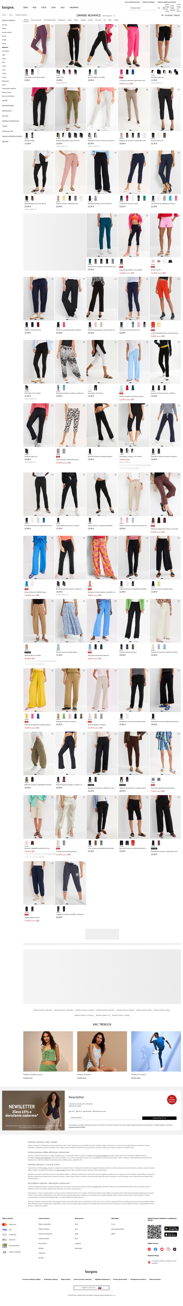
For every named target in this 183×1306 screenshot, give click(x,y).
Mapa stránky (65, 1279)
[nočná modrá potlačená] (58, 909)
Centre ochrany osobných (83, 1279)
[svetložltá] (159, 325)
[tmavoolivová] (164, 135)
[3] (135, 256)
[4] (137, 256)
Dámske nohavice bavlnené (105, 1010)
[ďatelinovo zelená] (64, 716)
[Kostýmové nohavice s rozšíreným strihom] (165, 621)
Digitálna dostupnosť (102, 1279)
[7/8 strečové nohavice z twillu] (133, 172)
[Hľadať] (159, 8)
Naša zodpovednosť (117, 1229)
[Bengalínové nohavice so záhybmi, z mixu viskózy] (102, 753)
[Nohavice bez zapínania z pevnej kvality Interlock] (102, 299)
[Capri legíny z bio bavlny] (102, 362)
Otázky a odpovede (45, 1224)
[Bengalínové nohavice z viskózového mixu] (133, 109)
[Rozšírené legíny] (38, 109)
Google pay (12, 1235)
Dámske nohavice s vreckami (85, 1010)
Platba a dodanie (44, 1229)
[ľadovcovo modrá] (27, 584)
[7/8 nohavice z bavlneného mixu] (133, 299)
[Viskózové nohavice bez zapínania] (102, 621)
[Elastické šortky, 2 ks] (165, 46)
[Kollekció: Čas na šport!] (156, 1051)
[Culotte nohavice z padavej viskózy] (165, 558)
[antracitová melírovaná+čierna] (70, 135)
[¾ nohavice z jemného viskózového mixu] (133, 46)
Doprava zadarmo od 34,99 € (167, 2)
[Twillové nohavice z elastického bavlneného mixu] (133, 558)
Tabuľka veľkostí (44, 1239)
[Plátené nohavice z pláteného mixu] (70, 172)
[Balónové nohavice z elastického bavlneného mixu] (38, 753)
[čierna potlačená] (64, 909)
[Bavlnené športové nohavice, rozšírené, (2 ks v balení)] (70, 558)
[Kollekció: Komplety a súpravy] (48, 1051)
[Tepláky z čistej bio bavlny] (38, 299)
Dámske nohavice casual (162, 1010)
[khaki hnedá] (58, 716)
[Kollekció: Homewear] (102, 1051)
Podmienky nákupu (51, 1279)
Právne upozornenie (120, 1279)
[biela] (38, 72)
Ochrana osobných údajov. (77, 1127)
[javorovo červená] (127, 135)
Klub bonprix (43, 1243)
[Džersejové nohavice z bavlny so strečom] (165, 425)
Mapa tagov (78, 1248)
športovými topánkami (43, 1158)
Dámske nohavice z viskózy (121, 1015)
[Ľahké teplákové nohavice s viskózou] (70, 494)
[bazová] (27, 72)
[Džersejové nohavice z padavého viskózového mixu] (165, 690)
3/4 (105, 20)
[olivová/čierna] (170, 72)
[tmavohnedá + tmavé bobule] (32, 198)
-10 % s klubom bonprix (132, 2)
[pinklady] (121, 72)
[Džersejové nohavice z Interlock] (70, 690)
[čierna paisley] (58, 388)
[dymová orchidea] (139, 325)
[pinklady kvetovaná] (90, 584)
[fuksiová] (32, 716)
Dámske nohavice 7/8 (103, 1015)
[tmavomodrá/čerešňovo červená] (70, 72)
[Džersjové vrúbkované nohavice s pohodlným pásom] (165, 494)
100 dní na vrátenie (149, 2)
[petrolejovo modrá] (90, 261)
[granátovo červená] (127, 198)
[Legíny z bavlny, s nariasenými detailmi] (102, 494)
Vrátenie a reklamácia (45, 1234)
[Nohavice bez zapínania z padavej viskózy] (38, 690)
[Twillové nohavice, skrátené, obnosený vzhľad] (133, 494)
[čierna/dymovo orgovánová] (96, 135)
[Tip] (114, 16)
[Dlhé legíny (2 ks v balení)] (38, 362)
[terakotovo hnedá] (153, 520)
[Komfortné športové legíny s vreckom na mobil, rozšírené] (70, 753)
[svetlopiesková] (101, 325)
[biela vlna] (159, 135)
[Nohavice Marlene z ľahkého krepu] (38, 558)
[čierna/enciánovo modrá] (164, 388)
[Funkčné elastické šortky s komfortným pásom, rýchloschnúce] (165, 299)
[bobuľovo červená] (64, 779)
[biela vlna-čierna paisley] (58, 451)
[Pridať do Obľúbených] (52, 26)
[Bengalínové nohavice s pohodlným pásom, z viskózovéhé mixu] (133, 690)
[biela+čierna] (64, 135)
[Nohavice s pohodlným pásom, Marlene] (70, 299)
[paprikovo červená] (133, 843)
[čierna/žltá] (153, 388)
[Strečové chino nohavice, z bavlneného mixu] (102, 235)
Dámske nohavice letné (143, 1010)
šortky (45, 1168)
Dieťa (76, 1234)
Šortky (90, 20)
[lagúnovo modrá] (170, 198)
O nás (113, 1224)
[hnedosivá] (121, 135)
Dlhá (109, 20)
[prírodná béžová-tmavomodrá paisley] (64, 451)
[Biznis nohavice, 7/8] (165, 109)
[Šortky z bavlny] (165, 235)
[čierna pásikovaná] (159, 451)
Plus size (98, 20)
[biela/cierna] (153, 72)
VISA (10, 1230)
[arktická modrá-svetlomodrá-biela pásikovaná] (153, 779)
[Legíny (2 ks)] (70, 46)
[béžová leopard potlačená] (58, 843)
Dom (76, 1239)
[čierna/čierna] (75, 72)
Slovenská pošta (14, 1246)
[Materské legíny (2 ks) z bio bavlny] (38, 172)
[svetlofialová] (159, 647)
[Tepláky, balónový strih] (38, 883)
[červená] (153, 325)
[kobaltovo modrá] (38, 716)
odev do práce (60, 1170)
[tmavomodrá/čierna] (58, 72)
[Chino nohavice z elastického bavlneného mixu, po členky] (102, 817)
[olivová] (159, 261)
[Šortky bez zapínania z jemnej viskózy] (165, 753)
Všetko (26, 20)
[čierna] (32, 72)
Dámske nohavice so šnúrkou (84, 1015)
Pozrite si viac (28, 1078)
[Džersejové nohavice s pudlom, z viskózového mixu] (70, 362)
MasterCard (12, 1224)
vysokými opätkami (102, 1156)
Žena (76, 1224)
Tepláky (83, 20)
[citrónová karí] (64, 198)
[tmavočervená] (127, 388)
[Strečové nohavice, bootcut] (133, 621)
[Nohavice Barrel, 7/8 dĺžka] (38, 621)
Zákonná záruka (155, 1279)
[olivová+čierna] (58, 135)
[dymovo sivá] (75, 198)
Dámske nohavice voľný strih (42, 1010)
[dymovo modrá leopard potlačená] (64, 843)
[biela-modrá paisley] (58, 647)
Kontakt (41, 1258)
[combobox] (143, 8)
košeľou (95, 1187)
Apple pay (12, 1240)
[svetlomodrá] (121, 388)
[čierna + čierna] (27, 198)
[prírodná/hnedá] (27, 647)
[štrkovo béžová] (153, 647)
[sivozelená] (96, 72)
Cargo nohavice (36, 20)
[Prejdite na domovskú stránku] (12, 8)
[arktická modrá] (44, 520)
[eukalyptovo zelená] (133, 325)
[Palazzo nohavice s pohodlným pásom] (133, 362)
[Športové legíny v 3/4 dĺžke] (102, 46)
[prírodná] (27, 843)
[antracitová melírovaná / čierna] (64, 72)
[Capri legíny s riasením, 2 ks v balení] (133, 425)
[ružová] (153, 261)
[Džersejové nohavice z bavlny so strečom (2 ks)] (102, 109)
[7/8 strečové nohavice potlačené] (70, 817)
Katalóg (41, 1248)
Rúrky (76, 20)
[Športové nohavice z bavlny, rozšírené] (165, 362)
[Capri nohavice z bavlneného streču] (70, 425)
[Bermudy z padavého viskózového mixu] (38, 817)
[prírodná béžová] (32, 584)
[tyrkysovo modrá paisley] (64, 388)
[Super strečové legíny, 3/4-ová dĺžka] (133, 235)
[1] (130, 256)
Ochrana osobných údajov (31, 1279)
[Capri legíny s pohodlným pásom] (38, 46)
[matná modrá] (113, 261)
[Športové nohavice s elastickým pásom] (102, 425)
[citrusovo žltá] (159, 584)
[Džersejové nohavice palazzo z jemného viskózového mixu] (102, 558)
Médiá (113, 1234)
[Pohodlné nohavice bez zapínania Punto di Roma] (38, 494)
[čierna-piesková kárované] (101, 716)
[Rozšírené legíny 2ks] (38, 425)
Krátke (116, 20)
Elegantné (61, 20)
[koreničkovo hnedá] (96, 843)
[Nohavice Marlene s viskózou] (102, 690)
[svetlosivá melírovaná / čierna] (164, 72)
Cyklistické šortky (50, 20)
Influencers (42, 1253)
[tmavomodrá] (133, 72)
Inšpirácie (78, 1243)
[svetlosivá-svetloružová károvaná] (96, 716)
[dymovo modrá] (96, 198)
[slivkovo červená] (38, 325)
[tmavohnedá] (121, 779)
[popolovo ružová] (96, 325)
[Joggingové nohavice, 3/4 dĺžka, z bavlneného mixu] (70, 883)
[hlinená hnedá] (81, 716)
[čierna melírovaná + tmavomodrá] (58, 584)
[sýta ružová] (127, 520)
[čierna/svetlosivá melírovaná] (90, 135)
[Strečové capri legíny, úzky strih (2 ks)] (70, 109)
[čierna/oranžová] (159, 388)
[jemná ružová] (70, 716)
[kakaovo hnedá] (159, 843)
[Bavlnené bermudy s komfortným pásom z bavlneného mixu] (133, 817)
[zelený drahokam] (144, 198)
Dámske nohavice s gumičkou (63, 1010)
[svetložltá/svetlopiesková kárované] (90, 716)
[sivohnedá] (164, 198)
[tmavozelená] (101, 647)
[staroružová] (58, 198)
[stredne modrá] (90, 647)
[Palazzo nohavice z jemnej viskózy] (70, 621)
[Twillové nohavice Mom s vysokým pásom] (133, 753)
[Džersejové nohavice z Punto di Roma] (102, 172)
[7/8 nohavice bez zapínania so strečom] (165, 172)
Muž (76, 1229)
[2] (133, 256)
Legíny (69, 20)
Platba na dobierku (15, 1252)
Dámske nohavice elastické (125, 1010)
